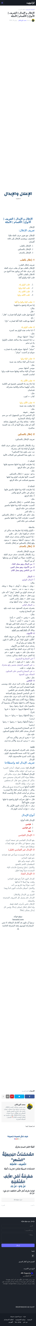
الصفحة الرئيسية (30, 9)
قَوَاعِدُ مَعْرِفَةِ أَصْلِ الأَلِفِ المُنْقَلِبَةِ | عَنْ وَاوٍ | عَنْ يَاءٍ (19, 1192)
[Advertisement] (18, 101)
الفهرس (11, 1322)
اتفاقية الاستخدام (9, 1319)
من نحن (25, 1322)
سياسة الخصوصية (20, 1319)
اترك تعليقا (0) (18, 1199)
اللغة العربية (21, 9)
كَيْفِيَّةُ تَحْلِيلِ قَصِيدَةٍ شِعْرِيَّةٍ (25, 1147)
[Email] (8, 1096)
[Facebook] (30, 1096)
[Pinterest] (12, 1096)
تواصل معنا (18, 1322)
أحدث (32, 1205)
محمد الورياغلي (19, 1104)
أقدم (3, 1205)
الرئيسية (29, 1319)
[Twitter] (19, 1096)
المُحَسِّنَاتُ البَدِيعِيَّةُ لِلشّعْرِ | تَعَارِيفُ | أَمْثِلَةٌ (19, 1169)
